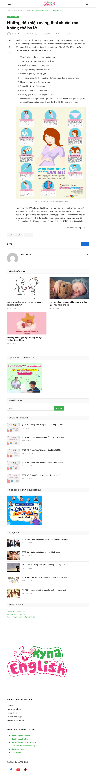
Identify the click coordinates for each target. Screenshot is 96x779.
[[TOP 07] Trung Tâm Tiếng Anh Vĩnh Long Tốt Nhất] (13, 427)
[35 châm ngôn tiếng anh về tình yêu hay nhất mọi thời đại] (13, 567)
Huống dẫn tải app (14, 709)
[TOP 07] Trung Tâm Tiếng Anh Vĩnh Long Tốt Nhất (42, 425)
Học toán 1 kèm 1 (18, 749)
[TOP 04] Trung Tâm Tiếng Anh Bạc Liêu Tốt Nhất (42, 450)
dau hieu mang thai (15, 235)
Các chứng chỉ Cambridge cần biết (21, 617)
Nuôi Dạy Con (13, 17)
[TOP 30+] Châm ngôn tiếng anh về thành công (41, 552)
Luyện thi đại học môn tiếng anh (25, 746)
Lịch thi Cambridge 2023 (17, 614)
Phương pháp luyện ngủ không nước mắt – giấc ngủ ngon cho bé (68, 303)
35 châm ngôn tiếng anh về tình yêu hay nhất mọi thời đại (45, 565)
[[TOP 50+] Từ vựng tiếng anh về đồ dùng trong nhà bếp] (13, 580)
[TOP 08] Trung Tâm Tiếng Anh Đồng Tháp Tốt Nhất (43, 463)
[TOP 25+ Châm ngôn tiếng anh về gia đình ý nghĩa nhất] (13, 593)
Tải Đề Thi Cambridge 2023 (18, 612)
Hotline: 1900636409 (15, 720)
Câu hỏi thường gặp (14, 717)
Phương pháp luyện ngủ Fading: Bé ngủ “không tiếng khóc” (24, 338)
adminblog (17, 34)
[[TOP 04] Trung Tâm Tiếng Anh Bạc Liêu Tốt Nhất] (13, 453)
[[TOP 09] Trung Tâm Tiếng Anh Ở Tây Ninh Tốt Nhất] (13, 440)
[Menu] (9, 3)
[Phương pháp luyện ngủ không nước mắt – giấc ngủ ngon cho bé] (69, 288)
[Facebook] (9, 46)
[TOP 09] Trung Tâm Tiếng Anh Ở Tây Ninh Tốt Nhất (43, 437)
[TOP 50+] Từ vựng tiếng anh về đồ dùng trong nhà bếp (44, 577)
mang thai (28, 235)
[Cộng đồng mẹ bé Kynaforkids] (48, 4)
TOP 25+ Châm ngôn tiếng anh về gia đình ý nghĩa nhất (44, 590)
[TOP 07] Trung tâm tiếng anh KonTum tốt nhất (41, 475)
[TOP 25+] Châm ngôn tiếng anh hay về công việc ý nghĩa (45, 540)
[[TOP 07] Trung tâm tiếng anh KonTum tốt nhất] (13, 478)
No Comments (60, 34)
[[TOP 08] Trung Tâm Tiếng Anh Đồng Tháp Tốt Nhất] (13, 465)
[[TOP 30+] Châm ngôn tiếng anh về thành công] (13, 555)
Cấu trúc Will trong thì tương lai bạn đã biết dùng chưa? (24, 303)
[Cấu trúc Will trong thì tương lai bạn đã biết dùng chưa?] (26, 288)
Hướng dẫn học (13, 713)
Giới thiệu (10, 705)
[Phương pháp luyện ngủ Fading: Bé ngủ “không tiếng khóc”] (26, 323)
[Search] (86, 3)
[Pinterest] (9, 52)
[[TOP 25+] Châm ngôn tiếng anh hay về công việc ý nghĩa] (13, 542)
